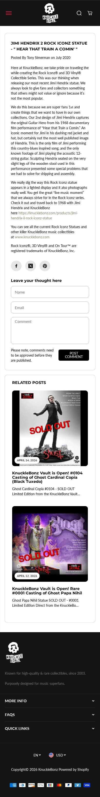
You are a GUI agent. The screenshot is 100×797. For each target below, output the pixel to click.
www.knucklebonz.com (32, 237)
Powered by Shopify (74, 769)
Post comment (74, 355)
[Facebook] (16, 266)
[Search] (79, 13)
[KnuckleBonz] (50, 13)
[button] (9, 13)
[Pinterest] (45, 266)
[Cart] (89, 13)
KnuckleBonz (48, 769)
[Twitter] (30, 266)
